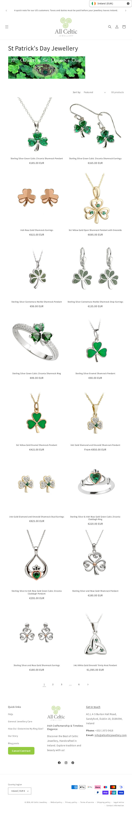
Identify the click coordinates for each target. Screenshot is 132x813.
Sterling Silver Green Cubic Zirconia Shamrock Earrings (95, 158)
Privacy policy (71, 802)
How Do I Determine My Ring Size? (25, 728)
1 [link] (44, 684)
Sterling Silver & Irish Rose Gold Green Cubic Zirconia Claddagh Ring (95, 518)
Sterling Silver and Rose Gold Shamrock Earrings (37, 665)
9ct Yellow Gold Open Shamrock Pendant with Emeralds (95, 230)
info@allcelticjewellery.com (111, 735)
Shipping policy (103, 802)
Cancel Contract (21, 750)
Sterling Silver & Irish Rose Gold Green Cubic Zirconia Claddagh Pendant (37, 592)
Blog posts (13, 743)
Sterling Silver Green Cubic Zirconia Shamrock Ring (36, 373)
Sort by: (77, 92)
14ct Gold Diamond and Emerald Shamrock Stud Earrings (36, 516)
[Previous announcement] (6, 10)
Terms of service (87, 802)
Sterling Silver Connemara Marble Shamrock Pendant (36, 302)
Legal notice (119, 802)
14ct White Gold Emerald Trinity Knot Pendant (95, 665)
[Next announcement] (125, 10)
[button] (6, 26)
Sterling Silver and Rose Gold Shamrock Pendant (95, 591)
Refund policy (56, 802)
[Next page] (87, 684)
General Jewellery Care (20, 721)
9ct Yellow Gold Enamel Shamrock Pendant (36, 445)
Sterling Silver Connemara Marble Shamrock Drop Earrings (95, 302)
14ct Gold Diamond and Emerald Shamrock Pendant (95, 445)
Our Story (13, 735)
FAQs (10, 714)
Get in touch (93, 707)
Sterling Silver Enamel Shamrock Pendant (95, 373)
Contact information (115, 805)
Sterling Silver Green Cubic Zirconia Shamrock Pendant (37, 158)
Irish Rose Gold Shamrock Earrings (36, 230)
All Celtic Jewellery (39, 802)
